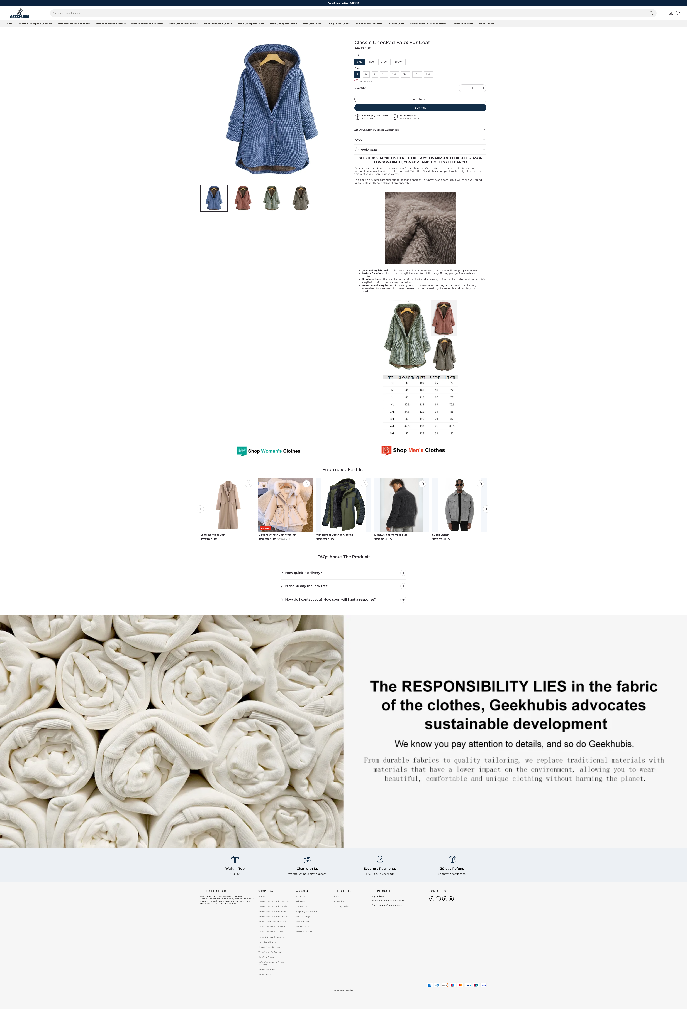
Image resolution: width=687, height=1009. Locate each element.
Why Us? (300, 901)
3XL (405, 74)
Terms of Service (304, 932)
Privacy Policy (303, 927)
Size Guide (339, 901)
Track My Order (341, 906)
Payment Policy (304, 921)
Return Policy (303, 916)
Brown (399, 61)
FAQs (336, 896)
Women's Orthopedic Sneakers (35, 23)
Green (384, 61)
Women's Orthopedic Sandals (73, 23)
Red (371, 61)
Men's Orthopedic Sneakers (183, 23)
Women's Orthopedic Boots (110, 23)
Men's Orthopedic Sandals (218, 23)
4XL (417, 74)
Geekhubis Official (346, 990)
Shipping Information (307, 911)
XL (383, 74)
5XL (428, 74)
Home (8, 23)
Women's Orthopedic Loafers (147, 23)
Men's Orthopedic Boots (251, 23)
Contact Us (301, 906)
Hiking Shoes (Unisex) (338, 23)
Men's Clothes (486, 23)
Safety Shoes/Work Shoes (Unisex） (429, 23)
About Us (300, 896)
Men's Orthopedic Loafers (283, 23)
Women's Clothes (463, 23)
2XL (394, 74)
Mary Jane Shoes (312, 23)
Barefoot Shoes (396, 23)
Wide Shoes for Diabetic (369, 23)
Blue (359, 61)
